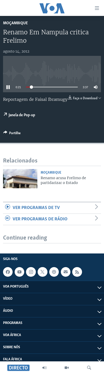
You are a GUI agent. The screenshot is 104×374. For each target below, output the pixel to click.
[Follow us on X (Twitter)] (42, 272)
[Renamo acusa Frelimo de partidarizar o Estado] (20, 178)
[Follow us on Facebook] (8, 272)
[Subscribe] (65, 272)
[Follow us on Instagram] (31, 272)
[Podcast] (54, 272)
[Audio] (44, 367)
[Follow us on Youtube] (19, 272)
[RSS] (77, 272)
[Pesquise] (89, 367)
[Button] (12, 134)
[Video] (66, 367)
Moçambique (15, 23)
